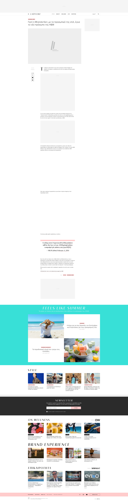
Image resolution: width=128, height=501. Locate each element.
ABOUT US (43, 494)
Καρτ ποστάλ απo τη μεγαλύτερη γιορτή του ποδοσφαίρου (71, 461)
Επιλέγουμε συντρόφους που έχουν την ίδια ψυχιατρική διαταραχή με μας (35, 438)
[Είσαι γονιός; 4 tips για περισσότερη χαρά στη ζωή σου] (73, 428)
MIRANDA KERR (31, 19)
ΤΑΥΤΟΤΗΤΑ (37, 494)
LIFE (69, 14)
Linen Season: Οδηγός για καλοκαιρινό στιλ (90, 460)
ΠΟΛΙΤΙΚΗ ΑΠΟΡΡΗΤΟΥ (58, 494)
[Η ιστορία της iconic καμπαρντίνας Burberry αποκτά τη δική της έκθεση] (36, 378)
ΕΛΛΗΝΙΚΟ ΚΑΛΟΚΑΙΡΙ (46, 347)
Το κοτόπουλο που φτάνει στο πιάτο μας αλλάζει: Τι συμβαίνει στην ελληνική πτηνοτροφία (73, 484)
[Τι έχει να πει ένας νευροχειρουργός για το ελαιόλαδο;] (92, 428)
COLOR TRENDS (69, 384)
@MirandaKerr (67, 243)
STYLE (53, 14)
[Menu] (28, 14)
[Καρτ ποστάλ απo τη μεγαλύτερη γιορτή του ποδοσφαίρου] (73, 453)
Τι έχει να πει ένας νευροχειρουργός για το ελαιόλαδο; (90, 438)
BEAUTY (58, 14)
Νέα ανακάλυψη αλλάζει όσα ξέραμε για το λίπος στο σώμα (54, 437)
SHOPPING (73, 14)
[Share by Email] (32, 80)
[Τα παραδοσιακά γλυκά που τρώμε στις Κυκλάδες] (82, 350)
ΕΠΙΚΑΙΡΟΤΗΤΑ (39, 468)
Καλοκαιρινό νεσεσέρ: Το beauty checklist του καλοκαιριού (54, 460)
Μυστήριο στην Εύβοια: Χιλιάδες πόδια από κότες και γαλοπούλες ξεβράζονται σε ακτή (91, 484)
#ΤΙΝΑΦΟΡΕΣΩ (50, 384)
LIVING (67, 434)
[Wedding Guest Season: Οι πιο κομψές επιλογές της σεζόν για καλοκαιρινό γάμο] (36, 453)
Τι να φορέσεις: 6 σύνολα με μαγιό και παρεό (54, 387)
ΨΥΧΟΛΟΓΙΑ (30, 434)
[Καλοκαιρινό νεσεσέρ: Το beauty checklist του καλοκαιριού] (54, 453)
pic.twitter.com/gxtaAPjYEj (61, 247)
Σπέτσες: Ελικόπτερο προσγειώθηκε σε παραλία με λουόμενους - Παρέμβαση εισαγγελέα (35, 484)
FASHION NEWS (31, 384)
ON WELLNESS (39, 420)
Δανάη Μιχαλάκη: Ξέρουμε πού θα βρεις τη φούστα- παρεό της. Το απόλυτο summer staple (92, 388)
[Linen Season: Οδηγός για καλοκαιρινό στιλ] (92, 453)
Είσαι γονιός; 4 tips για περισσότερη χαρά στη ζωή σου (73, 437)
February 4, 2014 (63, 250)
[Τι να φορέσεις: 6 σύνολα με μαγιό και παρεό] (54, 378)
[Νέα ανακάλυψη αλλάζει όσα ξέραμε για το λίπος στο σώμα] (54, 428)
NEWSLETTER (95, 494)
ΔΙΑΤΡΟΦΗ (87, 434)
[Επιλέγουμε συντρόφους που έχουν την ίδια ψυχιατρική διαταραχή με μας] (36, 428)
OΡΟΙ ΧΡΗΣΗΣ (49, 494)
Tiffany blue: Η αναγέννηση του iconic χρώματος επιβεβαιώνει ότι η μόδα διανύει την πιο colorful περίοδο (73, 388)
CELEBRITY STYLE (88, 384)
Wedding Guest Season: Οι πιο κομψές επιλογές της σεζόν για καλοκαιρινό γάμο (35, 461)
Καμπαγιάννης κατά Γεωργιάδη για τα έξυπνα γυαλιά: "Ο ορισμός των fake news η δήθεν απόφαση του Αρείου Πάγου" (54, 484)
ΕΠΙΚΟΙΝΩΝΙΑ (30, 494)
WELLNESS (64, 14)
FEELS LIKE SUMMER (64, 308)
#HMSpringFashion (65, 245)
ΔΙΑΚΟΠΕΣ (82, 323)
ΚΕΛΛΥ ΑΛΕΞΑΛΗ (82, 329)
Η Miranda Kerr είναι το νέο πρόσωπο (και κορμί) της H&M (51, 271)
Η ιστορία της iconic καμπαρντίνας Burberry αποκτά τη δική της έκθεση (35, 388)
